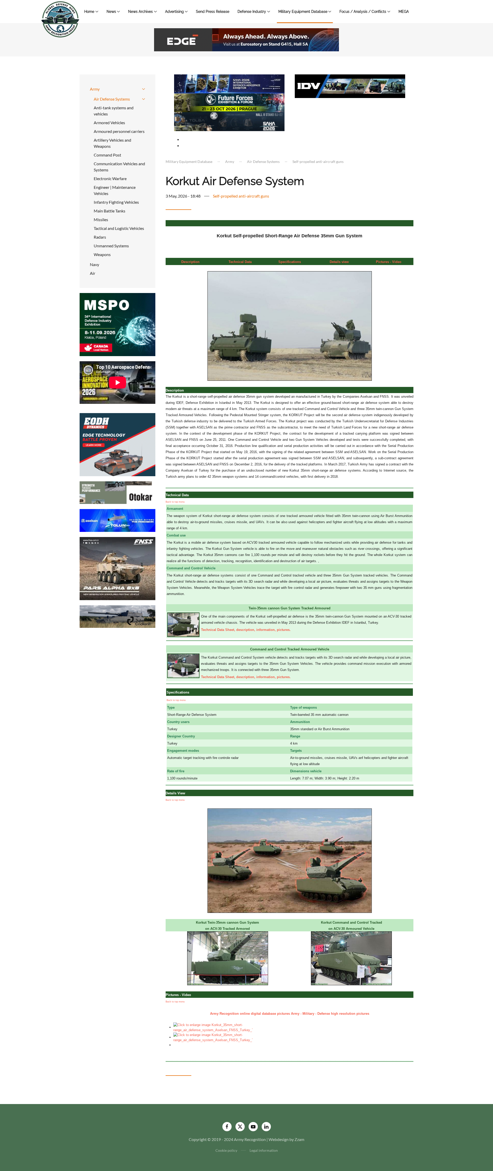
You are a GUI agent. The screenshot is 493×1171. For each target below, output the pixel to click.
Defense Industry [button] (252, 11)
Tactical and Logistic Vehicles (119, 228)
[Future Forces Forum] (229, 102)
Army (95, 88)
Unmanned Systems (111, 245)
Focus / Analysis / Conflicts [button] (362, 11)
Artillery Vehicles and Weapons (112, 143)
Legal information (264, 1150)
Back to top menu (175, 502)
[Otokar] (117, 492)
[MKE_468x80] (229, 121)
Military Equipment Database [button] (302, 11)
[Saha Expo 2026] (229, 83)
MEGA (404, 11)
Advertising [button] (174, 11)
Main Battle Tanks (109, 210)
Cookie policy (226, 1150)
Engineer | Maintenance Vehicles (115, 190)
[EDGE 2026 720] (246, 39)
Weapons (102, 254)
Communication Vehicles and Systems (119, 166)
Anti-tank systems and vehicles (114, 110)
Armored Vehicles (109, 122)
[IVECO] (350, 85)
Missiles (101, 219)
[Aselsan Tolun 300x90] (117, 520)
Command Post (107, 154)
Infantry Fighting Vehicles (116, 202)
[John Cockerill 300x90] (117, 615)
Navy (94, 264)
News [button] (111, 11)
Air (92, 273)
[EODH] (117, 444)
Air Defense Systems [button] (112, 98)
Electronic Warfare (110, 178)
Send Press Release (212, 11)
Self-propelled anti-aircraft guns (241, 195)
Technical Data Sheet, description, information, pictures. (246, 630)
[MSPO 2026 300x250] (117, 323)
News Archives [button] (140, 11)
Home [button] (89, 11)
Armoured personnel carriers (119, 131)
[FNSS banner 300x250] (117, 567)
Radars (100, 237)
